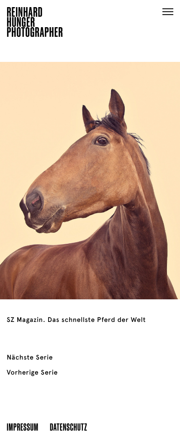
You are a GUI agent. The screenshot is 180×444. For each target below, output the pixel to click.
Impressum (23, 426)
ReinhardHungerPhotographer (35, 23)
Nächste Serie (30, 357)
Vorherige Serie (32, 372)
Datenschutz (68, 426)
